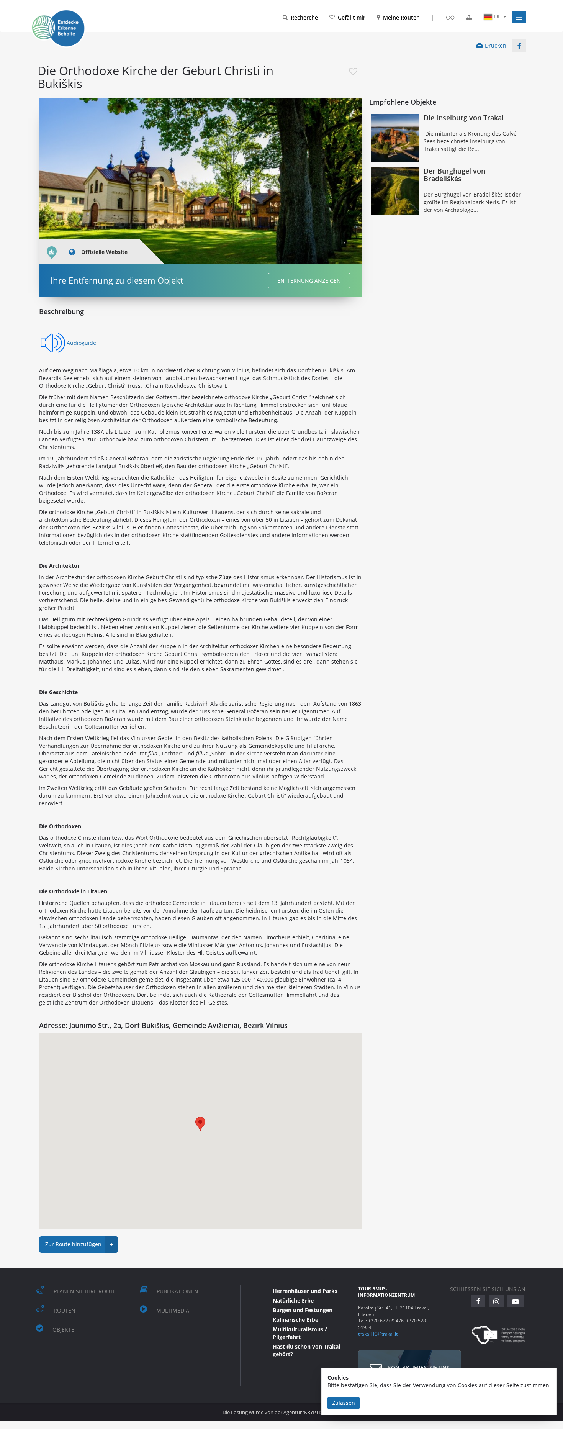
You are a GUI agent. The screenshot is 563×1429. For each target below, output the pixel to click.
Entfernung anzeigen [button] (309, 280)
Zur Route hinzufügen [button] (79, 1244)
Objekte (63, 1329)
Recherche (304, 17)
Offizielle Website (104, 252)
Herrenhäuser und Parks (305, 1291)
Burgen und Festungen (302, 1310)
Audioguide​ (81, 342)
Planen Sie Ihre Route (85, 1291)
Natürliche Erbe (293, 1300)
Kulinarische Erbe (295, 1319)
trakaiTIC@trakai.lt (378, 1334)
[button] (519, 17)
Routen (64, 1310)
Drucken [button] (495, 45)
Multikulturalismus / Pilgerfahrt (300, 1333)
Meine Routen (401, 17)
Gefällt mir (351, 17)
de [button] (497, 16)
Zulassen (343, 1402)
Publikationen (177, 1291)
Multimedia (172, 1310)
